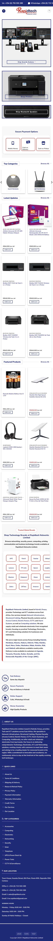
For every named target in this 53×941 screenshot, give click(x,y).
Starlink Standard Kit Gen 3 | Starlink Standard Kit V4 (38, 448)
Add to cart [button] (8, 249)
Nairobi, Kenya (40, 609)
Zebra (11, 587)
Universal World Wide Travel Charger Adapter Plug (12, 500)
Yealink (47, 587)
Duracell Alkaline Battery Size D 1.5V (13, 395)
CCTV (32, 621)
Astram (47, 577)
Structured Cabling (13, 618)
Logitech (48, 568)
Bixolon (11, 577)
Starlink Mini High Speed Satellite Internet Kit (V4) (37, 396)
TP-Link (23, 568)
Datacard (24, 577)
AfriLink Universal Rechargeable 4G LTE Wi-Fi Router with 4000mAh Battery (39, 233)
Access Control (11, 621)
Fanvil (24, 558)
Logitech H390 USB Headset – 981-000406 (13, 448)
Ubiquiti (48, 558)
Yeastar (35, 558)
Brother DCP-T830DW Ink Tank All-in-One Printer (39, 336)
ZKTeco (23, 587)
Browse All (45, 164)
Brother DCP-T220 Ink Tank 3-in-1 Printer (13, 284)
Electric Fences (23, 621)
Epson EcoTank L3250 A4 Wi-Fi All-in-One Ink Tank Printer (39, 500)
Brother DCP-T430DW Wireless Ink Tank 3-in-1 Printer (11, 337)
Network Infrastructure (35, 615)
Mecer (36, 577)
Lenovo (11, 568)
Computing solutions (28, 623)
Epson (36, 568)
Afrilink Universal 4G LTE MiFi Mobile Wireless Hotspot (12, 232)
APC (11, 558)
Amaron (36, 587)
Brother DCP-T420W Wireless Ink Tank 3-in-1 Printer (39, 284)
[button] (3, 11)
